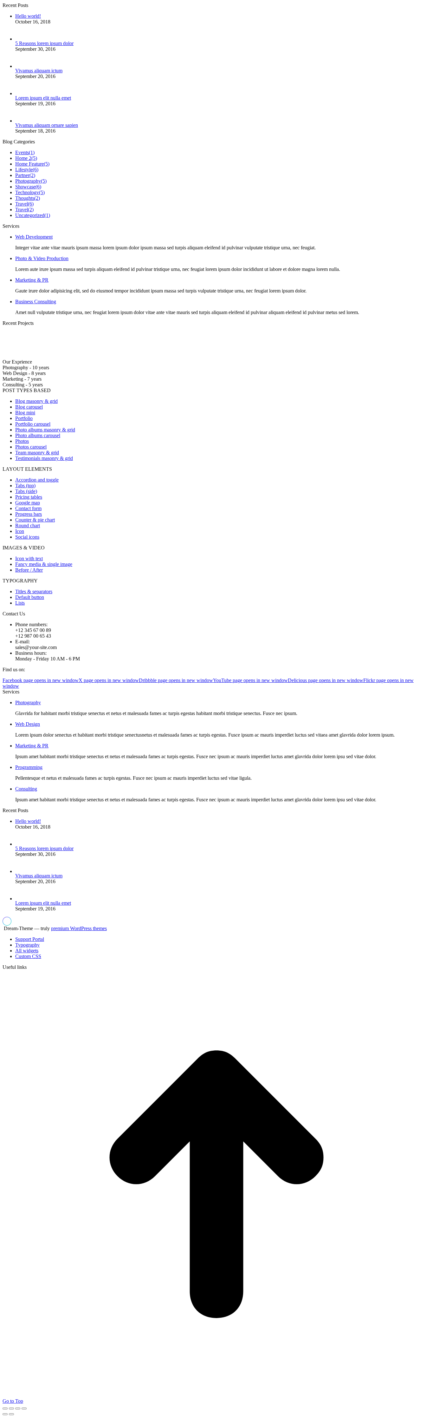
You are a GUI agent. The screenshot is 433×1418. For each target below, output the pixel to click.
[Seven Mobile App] (18, 356)
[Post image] (25, 39)
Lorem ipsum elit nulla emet (43, 98)
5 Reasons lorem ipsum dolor (44, 43)
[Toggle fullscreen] (17, 1408)
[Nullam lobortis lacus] (84, 356)
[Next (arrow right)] (11, 1414)
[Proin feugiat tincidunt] (183, 356)
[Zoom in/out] (24, 1408)
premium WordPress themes (79, 928)
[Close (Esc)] (5, 1408)
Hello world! (28, 16)
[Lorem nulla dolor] (150, 356)
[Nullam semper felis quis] (117, 356)
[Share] (11, 1408)
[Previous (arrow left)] (5, 1414)
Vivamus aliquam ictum (38, 70)
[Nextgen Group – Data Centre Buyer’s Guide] (51, 356)
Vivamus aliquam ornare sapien (46, 125)
